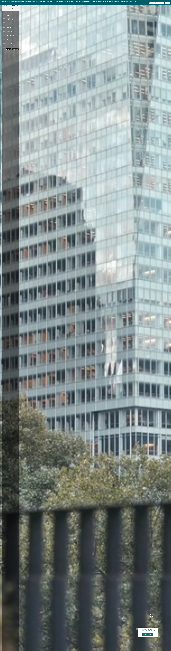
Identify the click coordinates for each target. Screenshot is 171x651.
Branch (9, 31)
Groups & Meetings (9, 18)
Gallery (9, 43)
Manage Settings (153, 2)
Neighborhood (11, 35)
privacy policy (37, 1)
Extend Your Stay (10, 14)
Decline (162, 2)
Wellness (9, 39)
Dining (8, 27)
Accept (167, 2)
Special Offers (11, 23)
